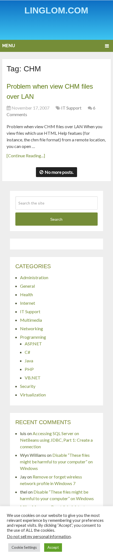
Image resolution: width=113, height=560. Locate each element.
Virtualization (33, 394)
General (27, 286)
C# (27, 352)
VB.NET (33, 377)
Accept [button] (53, 547)
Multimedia (31, 320)
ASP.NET (33, 343)
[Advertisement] (57, 28)
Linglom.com (56, 10)
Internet (27, 303)
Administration (34, 277)
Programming (33, 337)
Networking (31, 328)
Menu (8, 45)
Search (56, 219)
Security (27, 386)
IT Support (71, 107)
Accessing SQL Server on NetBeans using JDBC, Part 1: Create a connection (56, 440)
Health (26, 294)
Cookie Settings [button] (24, 547)
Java (29, 360)
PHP (29, 369)
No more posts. (59, 172)
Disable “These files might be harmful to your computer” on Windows (56, 461)
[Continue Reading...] (26, 155)
